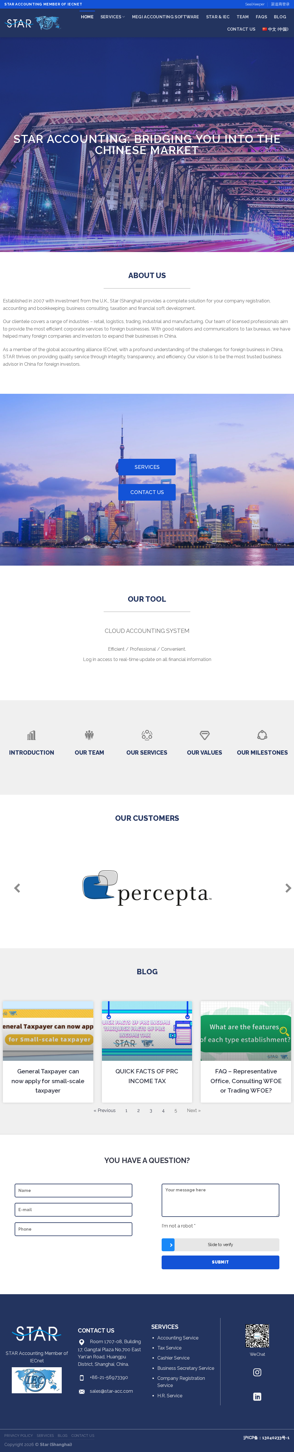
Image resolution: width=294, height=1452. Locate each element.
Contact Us (241, 29)
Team (243, 16)
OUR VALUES (204, 752)
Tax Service (169, 1348)
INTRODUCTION (31, 752)
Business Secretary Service (185, 1368)
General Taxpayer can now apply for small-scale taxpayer (47, 1081)
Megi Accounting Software (165, 16)
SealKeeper (255, 4)
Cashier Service (173, 1358)
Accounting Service (177, 1338)
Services (110, 16)
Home (87, 16)
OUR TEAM (89, 752)
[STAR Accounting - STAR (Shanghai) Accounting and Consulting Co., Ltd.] (32, 23)
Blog (280, 16)
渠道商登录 (280, 4)
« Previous (105, 1110)
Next (282, 888)
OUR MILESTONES (262, 752)
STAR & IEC (218, 16)
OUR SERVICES (146, 752)
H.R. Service (169, 1395)
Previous (11, 888)
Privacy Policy (18, 1435)
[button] (147, 467)
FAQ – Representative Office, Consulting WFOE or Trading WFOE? (246, 1081)
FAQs (261, 16)
